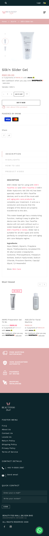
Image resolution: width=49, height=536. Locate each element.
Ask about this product (16, 107)
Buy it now (21, 102)
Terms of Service (10, 452)
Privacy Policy (8, 448)
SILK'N (13, 21)
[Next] (41, 45)
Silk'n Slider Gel (27, 21)
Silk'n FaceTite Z (29, 188)
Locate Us (6, 437)
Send (6, 507)
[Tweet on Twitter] (9, 135)
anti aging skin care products (19, 199)
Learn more (6, 83)
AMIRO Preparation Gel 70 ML (12, 321)
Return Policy (8, 441)
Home (4, 21)
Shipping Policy (9, 444)
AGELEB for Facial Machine (32, 321)
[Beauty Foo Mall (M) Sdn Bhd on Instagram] (10, 526)
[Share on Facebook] (4, 135)
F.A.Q (4, 426)
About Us (6, 429)
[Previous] (14, 45)
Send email (12, 475)
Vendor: (5, 87)
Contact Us (7, 433)
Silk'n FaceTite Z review (17, 230)
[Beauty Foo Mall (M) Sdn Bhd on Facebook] (4, 526)
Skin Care (16, 269)
